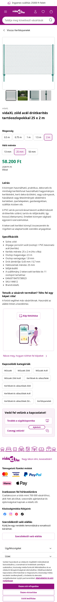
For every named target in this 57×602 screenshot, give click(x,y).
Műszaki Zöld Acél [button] (12, 378)
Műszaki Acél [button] (42, 370)
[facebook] (4, 514)
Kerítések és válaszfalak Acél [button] (17, 393)
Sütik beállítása (28, 598)
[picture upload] (28, 335)
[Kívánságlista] (43, 11)
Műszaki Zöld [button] (24, 370)
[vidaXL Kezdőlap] (19, 12)
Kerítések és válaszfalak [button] (38, 378)
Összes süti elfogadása (28, 586)
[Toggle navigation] (5, 11)
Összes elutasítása (28, 592)
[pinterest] (16, 514)
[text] (11, 162)
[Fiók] (35, 11)
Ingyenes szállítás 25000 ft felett (29, 2)
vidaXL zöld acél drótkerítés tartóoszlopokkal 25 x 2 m (25, 115)
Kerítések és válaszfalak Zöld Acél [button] (18, 401)
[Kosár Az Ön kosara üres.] (51, 11)
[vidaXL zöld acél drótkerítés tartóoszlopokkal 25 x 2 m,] (28, 63)
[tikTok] (22, 514)
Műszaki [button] (8, 370)
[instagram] (10, 514)
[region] (28, 580)
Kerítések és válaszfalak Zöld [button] (17, 385)
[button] (28, 548)
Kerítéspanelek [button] (44, 401)
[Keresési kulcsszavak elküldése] (50, 20)
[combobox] (28, 20)
